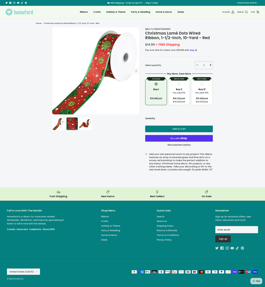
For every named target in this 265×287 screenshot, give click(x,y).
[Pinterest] (26, 3)
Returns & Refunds (167, 230)
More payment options (179, 145)
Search (161, 216)
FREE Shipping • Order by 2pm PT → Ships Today (134, 3)
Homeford (18, 278)
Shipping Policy (165, 225)
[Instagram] (14, 3)
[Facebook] (10, 3)
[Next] (136, 71)
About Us (162, 221)
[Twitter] (7, 3)
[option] (95, 70)
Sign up (223, 238)
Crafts (97, 12)
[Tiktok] (22, 3)
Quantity (150, 118)
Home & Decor (164, 12)
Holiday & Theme (115, 12)
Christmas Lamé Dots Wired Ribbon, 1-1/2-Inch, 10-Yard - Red (71, 23)
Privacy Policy (164, 239)
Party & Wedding (140, 12)
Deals (181, 12)
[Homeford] (19, 12)
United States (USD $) (247, 3)
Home (38, 23)
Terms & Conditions (168, 235)
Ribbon (84, 12)
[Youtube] (18, 3)
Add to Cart (179, 128)
